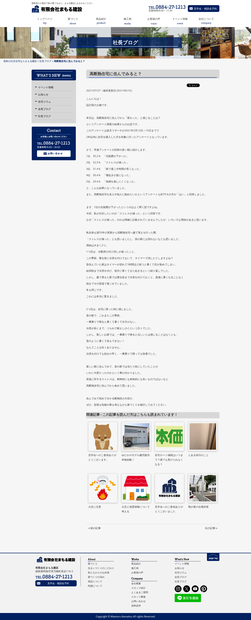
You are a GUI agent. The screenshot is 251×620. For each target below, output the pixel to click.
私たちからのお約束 (98, 572)
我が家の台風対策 (198, 506)
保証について (95, 581)
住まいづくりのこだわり (101, 568)
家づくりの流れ (96, 577)
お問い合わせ (138, 601)
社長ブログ (45, 61)
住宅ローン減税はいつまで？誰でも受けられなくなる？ (169, 459)
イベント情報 (45, 87)
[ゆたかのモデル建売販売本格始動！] (136, 436)
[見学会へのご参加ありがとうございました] (169, 488)
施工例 (134, 568)
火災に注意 (94, 506)
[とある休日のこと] (203, 436)
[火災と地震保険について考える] (136, 488)
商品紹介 (136, 563)
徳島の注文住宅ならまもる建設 (20, 61)
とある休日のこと (198, 455)
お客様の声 (137, 572)
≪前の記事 (94, 528)
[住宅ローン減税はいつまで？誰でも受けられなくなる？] (169, 436)
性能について (95, 585)
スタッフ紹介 (138, 587)
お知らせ (43, 94)
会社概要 (136, 583)
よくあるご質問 (139, 592)
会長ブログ (44, 109)
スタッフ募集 (138, 596)
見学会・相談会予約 (205, 8)
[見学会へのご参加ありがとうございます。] (103, 436)
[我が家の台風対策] (203, 488)
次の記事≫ (211, 528)
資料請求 (136, 605)
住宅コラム (44, 101)
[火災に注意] (103, 488)
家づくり (92, 563)
